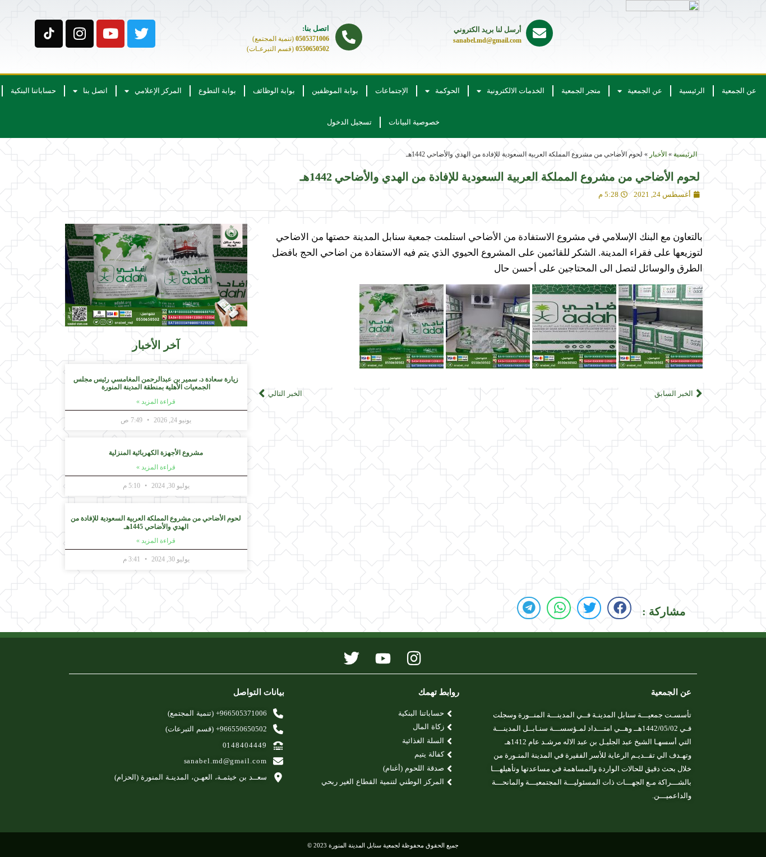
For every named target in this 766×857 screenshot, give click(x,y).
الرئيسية (692, 90)
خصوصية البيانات (414, 122)
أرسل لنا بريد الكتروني (488, 29)
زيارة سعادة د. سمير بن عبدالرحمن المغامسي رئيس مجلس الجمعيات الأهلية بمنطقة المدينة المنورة (155, 383)
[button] (619, 608)
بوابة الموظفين (335, 90)
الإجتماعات (391, 90)
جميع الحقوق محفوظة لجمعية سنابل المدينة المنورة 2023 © (383, 845)
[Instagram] (80, 34)
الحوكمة (447, 90)
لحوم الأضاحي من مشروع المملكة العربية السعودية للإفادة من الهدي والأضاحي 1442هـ (500, 177)
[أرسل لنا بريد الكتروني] (539, 33)
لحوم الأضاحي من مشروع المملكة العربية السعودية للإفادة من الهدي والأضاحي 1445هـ (156, 522)
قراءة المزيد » (156, 402)
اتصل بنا (95, 90)
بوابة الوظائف (274, 90)
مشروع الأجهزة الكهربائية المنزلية (156, 453)
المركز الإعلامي (158, 90)
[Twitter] (141, 34)
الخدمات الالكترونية (515, 90)
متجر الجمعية (581, 90)
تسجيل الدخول (349, 122)
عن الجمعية (739, 90)
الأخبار (658, 154)
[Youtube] (110, 34)
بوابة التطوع (217, 90)
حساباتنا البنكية (33, 90)
